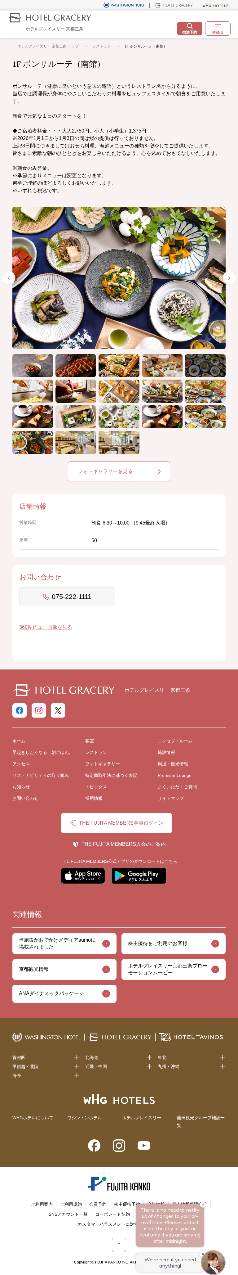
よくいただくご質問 (177, 786)
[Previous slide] (8, 278)
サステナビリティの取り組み (40, 775)
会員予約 (98, 1204)
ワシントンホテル (84, 1117)
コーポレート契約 (112, 1214)
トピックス (96, 786)
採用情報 (94, 798)
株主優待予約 (127, 1204)
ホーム (18, 740)
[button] (32, 365)
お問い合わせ (25, 798)
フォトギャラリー (102, 763)
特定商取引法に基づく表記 (111, 775)
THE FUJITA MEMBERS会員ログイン (121, 823)
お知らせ (21, 786)
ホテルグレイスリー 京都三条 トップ (48, 46)
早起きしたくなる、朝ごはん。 (42, 752)
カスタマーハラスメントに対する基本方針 (119, 1224)
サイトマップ (171, 798)
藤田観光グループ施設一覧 (201, 1121)
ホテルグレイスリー (141, 1117)
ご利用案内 (42, 1204)
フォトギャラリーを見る (105, 471)
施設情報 (166, 752)
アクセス (21, 763)
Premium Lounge (175, 775)
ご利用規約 (71, 1204)
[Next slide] (229, 278)
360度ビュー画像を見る (45, 627)
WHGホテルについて (32, 1117)
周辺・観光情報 (173, 763)
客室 (89, 740)
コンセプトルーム (175, 740)
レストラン (101, 46)
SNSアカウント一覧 (68, 1214)
